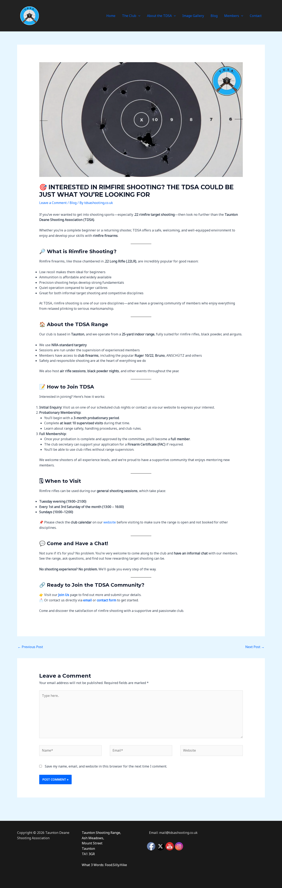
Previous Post (30, 647)
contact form (106, 600)
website (109, 522)
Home (110, 15)
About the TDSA (159, 15)
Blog (214, 15)
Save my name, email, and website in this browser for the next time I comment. (106, 766)
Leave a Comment (53, 202)
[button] (138, 16)
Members (231, 15)
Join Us (63, 594)
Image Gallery (193, 15)
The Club (129, 15)
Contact (256, 15)
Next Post (254, 647)
